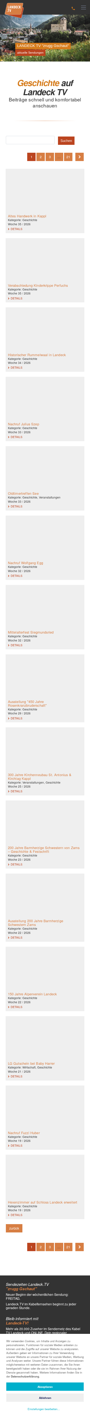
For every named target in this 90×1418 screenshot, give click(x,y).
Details (16, 229)
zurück (14, 1228)
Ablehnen (45, 1398)
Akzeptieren (45, 1387)
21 (68, 156)
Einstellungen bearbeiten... (44, 1409)
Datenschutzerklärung (25, 1376)
